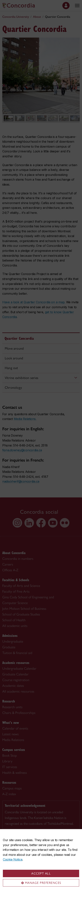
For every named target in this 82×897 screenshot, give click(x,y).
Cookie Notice (12, 859)
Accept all (41, 873)
